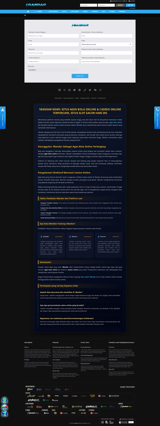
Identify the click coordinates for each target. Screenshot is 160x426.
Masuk (120, 5)
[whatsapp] (100, 90)
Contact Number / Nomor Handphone (92, 32)
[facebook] (60, 90)
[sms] (74, 90)
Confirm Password (34, 58)
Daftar (130, 5)
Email (30, 40)
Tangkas (95, 11)
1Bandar (79, 125)
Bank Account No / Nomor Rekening (92, 49)
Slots (64, 11)
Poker (85, 11)
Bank (83, 40)
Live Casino (75, 11)
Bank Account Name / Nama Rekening (92, 58)
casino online (59, 125)
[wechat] (95, 90)
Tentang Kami (58, 98)
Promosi (122, 11)
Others (112, 11)
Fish (103, 11)
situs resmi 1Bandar (88, 277)
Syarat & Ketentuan (68, 98)
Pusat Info (93, 98)
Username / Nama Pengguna (37, 32)
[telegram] (80, 90)
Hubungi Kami (102, 98)
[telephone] (85, 90)
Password (31, 49)
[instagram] (64, 90)
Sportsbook (53, 11)
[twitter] (90, 90)
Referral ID (31, 66)
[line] (69, 90)
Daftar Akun (80, 76)
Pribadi (77, 98)
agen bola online (115, 122)
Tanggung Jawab (85, 98)
